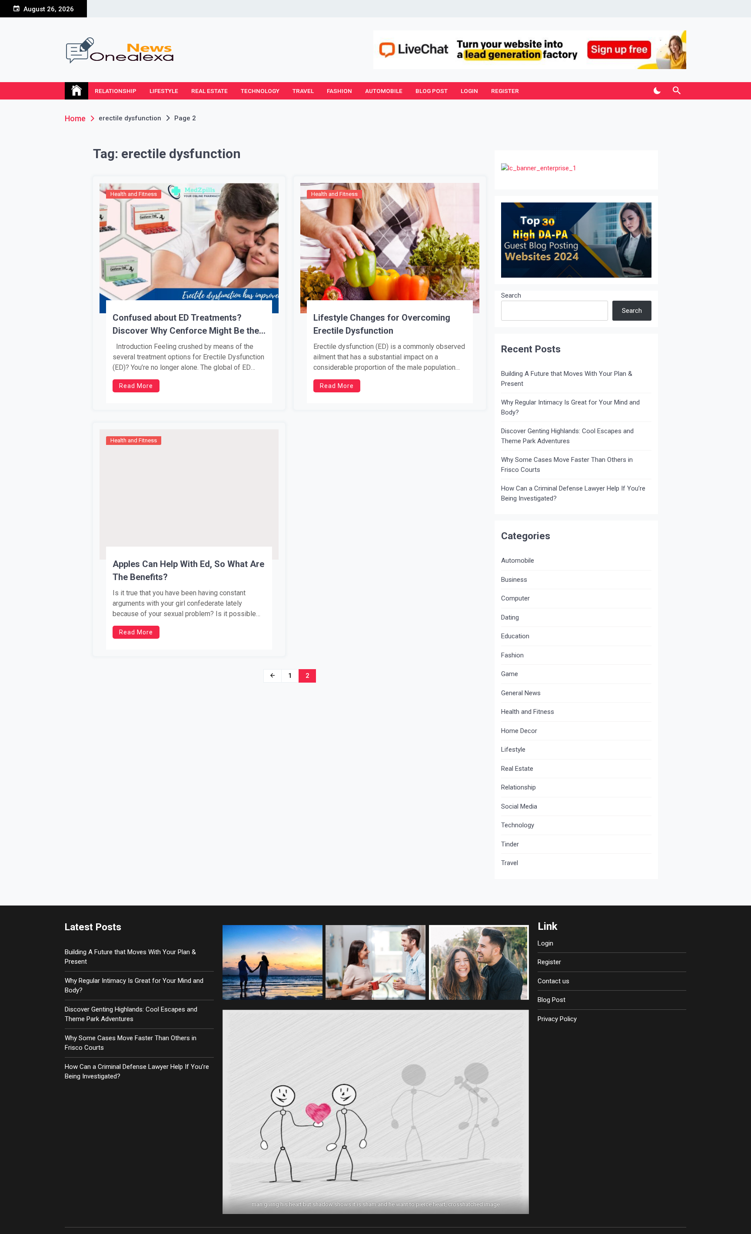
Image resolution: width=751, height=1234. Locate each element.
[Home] (76, 91)
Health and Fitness (133, 194)
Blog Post (431, 90)
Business (514, 580)
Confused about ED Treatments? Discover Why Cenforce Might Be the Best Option (186, 324)
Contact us (553, 981)
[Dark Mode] (657, 91)
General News (521, 693)
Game (509, 674)
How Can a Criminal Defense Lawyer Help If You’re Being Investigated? (573, 493)
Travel (303, 90)
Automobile (383, 90)
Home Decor (519, 731)
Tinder (510, 844)
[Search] (676, 91)
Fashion (339, 90)
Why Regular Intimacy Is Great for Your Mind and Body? (570, 407)
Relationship (115, 90)
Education (515, 636)
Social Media (519, 806)
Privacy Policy (557, 1019)
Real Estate (209, 90)
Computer (515, 598)
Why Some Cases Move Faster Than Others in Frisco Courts (567, 465)
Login (469, 90)
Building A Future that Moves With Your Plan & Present (566, 379)
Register (505, 90)
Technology (260, 90)
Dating (510, 617)
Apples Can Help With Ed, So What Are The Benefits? (188, 570)
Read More (136, 385)
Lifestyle (164, 90)
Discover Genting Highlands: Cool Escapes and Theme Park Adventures (567, 436)
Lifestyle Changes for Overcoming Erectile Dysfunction (381, 324)
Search (511, 295)
